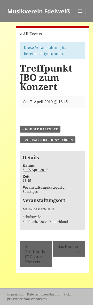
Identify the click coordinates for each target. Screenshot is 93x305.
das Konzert (69, 249)
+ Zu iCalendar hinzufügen (47, 140)
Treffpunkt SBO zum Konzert (35, 254)
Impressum (15, 294)
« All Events (31, 33)
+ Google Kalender (40, 129)
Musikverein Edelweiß (38, 11)
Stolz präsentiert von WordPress (39, 296)
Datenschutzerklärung (43, 294)
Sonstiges (30, 191)
